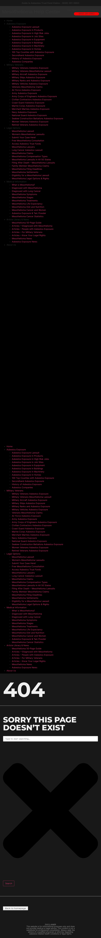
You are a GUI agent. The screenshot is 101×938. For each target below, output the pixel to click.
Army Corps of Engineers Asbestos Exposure (34, 96)
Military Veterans (15, 64)
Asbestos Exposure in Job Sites (27, 36)
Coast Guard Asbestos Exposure (28, 102)
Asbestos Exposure (16, 23)
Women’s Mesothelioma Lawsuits (28, 134)
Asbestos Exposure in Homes (26, 49)
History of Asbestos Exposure (27, 58)
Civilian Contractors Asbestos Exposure (32, 99)
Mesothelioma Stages (22, 197)
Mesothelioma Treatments (25, 200)
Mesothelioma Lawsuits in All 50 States (31, 159)
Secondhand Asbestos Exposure (28, 55)
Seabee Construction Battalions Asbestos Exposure (37, 118)
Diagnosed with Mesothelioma (27, 188)
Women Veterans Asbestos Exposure (30, 121)
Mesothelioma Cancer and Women (29, 210)
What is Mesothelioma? (23, 184)
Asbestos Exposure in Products (27, 30)
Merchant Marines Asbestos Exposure (30, 109)
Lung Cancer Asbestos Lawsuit (27, 150)
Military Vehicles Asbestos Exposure (30, 83)
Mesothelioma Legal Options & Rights (30, 178)
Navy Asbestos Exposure (24, 112)
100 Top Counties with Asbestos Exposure (33, 52)
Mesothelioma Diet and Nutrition (28, 207)
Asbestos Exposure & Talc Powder (29, 213)
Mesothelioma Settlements (25, 172)
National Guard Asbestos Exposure (29, 115)
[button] (50, 345)
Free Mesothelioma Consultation (28, 140)
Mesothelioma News (22, 238)
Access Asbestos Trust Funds (26, 143)
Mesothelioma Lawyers (23, 147)
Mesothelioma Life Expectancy (27, 203)
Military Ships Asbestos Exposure (28, 77)
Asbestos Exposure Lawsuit (25, 27)
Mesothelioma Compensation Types (29, 156)
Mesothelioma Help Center (31, 11)
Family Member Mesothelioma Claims (30, 165)
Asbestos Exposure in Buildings (27, 42)
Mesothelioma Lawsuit (23, 131)
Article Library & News (18, 219)
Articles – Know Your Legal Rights (29, 235)
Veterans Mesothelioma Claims (27, 87)
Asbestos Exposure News (24, 241)
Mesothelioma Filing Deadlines (27, 169)
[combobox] (50, 739)
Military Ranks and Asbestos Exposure (31, 80)
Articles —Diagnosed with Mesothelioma (32, 225)
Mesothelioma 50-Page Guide (26, 222)
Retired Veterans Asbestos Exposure (30, 124)
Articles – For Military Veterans (27, 232)
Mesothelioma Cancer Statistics (27, 216)
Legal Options (13, 128)
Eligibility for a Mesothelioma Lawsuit (30, 175)
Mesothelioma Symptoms (24, 194)
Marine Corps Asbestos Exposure (28, 105)
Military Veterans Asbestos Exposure (30, 68)
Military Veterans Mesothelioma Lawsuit (31, 71)
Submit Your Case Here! (24, 137)
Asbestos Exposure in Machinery (28, 45)
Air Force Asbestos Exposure (26, 90)
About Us (11, 244)
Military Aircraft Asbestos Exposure (29, 74)
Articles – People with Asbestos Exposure (32, 229)
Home (9, 20)
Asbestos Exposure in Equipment (28, 39)
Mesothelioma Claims (22, 153)
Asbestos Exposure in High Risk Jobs (30, 33)
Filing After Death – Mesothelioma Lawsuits (33, 162)
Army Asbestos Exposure (24, 93)
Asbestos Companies (22, 61)
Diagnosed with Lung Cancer (26, 191)
